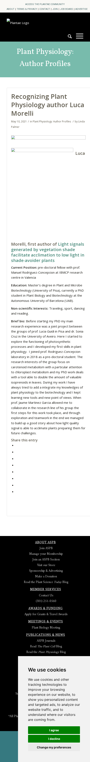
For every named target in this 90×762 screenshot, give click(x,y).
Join (55, 9)
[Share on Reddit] (17, 485)
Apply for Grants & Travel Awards (46, 614)
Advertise (81, 9)
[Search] (68, 38)
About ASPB (45, 542)
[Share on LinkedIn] (17, 465)
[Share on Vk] (17, 478)
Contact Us (46, 595)
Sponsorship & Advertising (46, 571)
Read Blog (46, 646)
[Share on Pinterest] (17, 458)
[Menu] (77, 36)
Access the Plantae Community (45, 4)
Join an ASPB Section (46, 560)
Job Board (66, 9)
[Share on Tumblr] (17, 472)
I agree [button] (54, 730)
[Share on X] (17, 452)
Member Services (45, 589)
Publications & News (45, 635)
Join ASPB (46, 548)
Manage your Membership (46, 554)
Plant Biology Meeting (46, 628)
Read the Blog (46, 652)
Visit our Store (46, 565)
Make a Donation (46, 576)
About (10, 9)
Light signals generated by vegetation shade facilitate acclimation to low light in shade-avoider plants (47, 252)
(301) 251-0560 (46, 601)
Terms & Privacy (27, 9)
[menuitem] (45, 4)
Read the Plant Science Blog (46, 582)
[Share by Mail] (17, 491)
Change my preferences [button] (54, 747)
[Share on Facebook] (17, 445)
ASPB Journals (46, 641)
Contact (44, 9)
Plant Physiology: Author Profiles (45, 58)
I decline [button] (54, 738)
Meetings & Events (45, 622)
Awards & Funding (45, 608)
